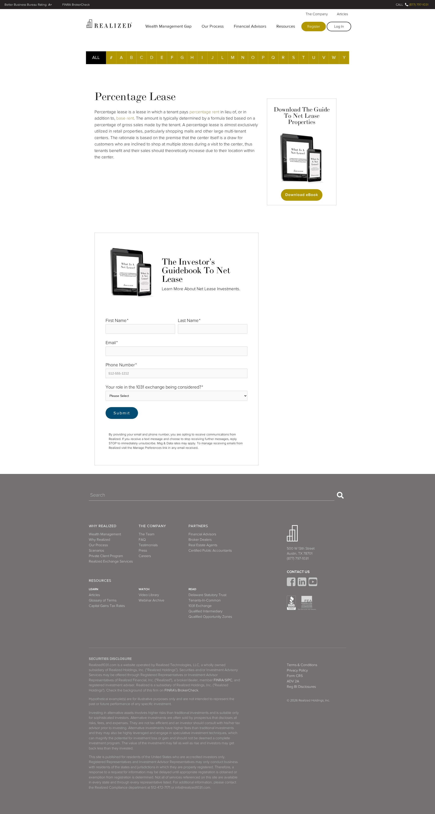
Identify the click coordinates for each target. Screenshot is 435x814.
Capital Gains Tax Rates (107, 606)
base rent (125, 118)
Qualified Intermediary (205, 611)
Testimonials (148, 545)
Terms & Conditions (302, 665)
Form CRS (295, 676)
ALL (96, 57)
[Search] (340, 495)
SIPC (228, 680)
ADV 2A (293, 681)
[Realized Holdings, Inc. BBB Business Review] (291, 603)
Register (313, 26)
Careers (145, 556)
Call (399, 4)
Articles (342, 14)
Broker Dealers (200, 540)
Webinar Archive (151, 600)
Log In (339, 26)
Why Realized (102, 526)
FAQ (142, 540)
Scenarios (96, 550)
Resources (285, 26)
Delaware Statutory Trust (207, 595)
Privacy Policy (297, 670)
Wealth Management (105, 534)
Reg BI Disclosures (301, 687)
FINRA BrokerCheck (76, 4)
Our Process (213, 26)
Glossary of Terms (102, 600)
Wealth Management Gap (168, 26)
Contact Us (298, 572)
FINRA (219, 680)
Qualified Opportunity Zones (210, 617)
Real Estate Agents (202, 545)
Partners (198, 526)
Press (143, 550)
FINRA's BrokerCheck (181, 690)
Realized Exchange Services (111, 561)
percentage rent (204, 111)
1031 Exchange (200, 606)
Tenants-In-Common (204, 600)
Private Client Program (106, 556)
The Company (317, 14)
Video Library (149, 595)
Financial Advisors (250, 26)
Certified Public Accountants (210, 550)
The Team (147, 534)
